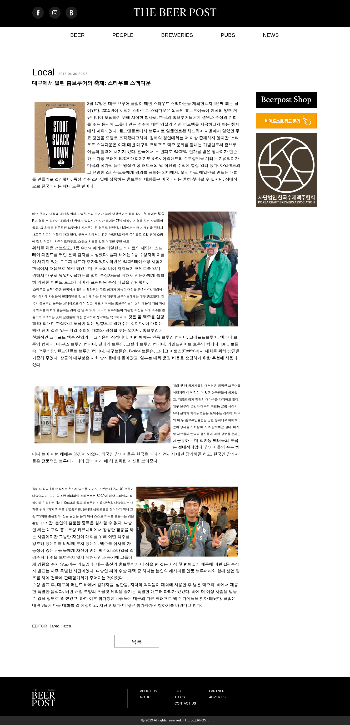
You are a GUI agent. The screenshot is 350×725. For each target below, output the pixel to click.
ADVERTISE (218, 697)
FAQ (178, 691)
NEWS (271, 35)
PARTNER (217, 691)
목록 (136, 642)
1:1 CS (180, 697)
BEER (77, 35)
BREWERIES (177, 35)
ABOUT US (148, 691)
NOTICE (146, 697)
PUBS (228, 35)
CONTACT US (185, 703)
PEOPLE (123, 35)
